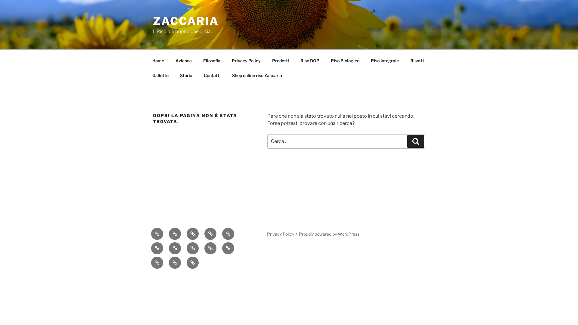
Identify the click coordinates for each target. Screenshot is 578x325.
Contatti (212, 75)
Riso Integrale (385, 60)
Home (158, 60)
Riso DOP (309, 60)
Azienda (184, 60)
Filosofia (211, 60)
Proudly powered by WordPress (329, 234)
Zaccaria (186, 21)
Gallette (160, 75)
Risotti (417, 60)
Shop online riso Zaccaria (257, 75)
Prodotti (280, 60)
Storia (186, 75)
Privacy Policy (246, 60)
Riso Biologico (345, 60)
